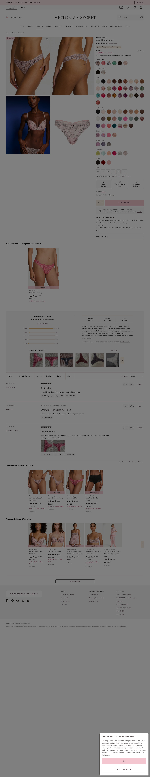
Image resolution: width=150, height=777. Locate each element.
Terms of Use (140, 752)
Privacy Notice (126, 752)
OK (124, 761)
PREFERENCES (124, 769)
